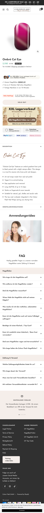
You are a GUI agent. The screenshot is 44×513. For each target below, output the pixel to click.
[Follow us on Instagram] (9, 486)
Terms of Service (8, 433)
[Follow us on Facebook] (5, 486)
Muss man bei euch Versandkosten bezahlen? (19, 378)
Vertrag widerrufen (9, 459)
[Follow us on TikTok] (14, 486)
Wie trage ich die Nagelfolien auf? (15, 277)
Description (7, 146)
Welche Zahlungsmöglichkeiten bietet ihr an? (19, 364)
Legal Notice (7, 429)
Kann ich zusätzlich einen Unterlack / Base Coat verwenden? (20, 333)
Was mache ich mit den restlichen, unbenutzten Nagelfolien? (19, 308)
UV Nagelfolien (29, 429)
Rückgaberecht (8, 441)
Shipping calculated (17, 66)
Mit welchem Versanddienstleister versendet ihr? (20, 384)
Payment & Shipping (10, 449)
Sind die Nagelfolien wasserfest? (15, 290)
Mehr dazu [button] (20, 507)
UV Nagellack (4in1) (31, 437)
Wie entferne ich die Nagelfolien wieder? (18, 284)
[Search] (8, 10)
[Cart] (40, 10)
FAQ (4, 453)
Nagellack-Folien (29, 433)
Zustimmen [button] (22, 510)
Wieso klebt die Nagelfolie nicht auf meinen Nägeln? (18, 298)
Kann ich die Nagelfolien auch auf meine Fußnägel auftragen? (21, 317)
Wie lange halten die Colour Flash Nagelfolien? (20, 348)
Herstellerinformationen (13, 207)
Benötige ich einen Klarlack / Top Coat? (17, 325)
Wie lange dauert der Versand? (14, 371)
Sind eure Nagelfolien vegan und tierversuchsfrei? (21, 341)
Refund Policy (7, 445)
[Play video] (22, 231)
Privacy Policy (7, 437)
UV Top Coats (28, 441)
